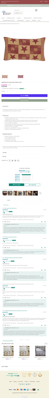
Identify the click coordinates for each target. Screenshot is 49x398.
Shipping (5, 152)
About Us (38, 381)
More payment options (24, 98)
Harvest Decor (27, 18)
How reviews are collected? (8, 340)
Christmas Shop (11, 18)
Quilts (3, 18)
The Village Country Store (23, 392)
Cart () (18, 13)
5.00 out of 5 (27, 170)
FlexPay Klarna (32, 381)
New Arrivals (20, 20)
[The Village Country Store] (7, 12)
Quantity (3, 91)
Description (5, 106)
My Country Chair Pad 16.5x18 (10, 208)
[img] (5, 209)
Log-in (41, 1)
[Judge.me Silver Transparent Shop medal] (35, 375)
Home (1, 23)
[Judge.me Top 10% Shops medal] (40, 375)
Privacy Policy (20, 381)
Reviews (34, 20)
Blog (39, 20)
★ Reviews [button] (24, 396)
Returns (10, 381)
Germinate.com (34, 392)
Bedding (4, 23)
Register (46, 1)
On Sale (28, 20)
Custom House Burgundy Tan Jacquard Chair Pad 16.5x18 (16, 310)
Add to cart (24, 100)
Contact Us (26, 381)
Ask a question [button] (32, 184)
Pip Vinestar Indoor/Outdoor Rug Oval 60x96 (13, 257)
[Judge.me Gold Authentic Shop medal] (24, 375)
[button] (4, 84)
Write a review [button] (16, 184)
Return (4, 156)
